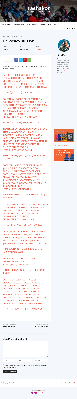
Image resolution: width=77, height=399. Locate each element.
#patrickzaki (27, 180)
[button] (74, 24)
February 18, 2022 (32, 309)
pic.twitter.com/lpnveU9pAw (20, 117)
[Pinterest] (25, 60)
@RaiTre (35, 240)
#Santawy (9, 180)
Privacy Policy (17, 383)
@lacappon (9, 183)
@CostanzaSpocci (29, 183)
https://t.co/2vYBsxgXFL (17, 264)
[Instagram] (70, 28)
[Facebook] (67, 28)
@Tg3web (8, 243)
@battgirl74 (13, 186)
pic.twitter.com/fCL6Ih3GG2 (30, 303)
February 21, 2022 (13, 197)
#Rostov (27, 168)
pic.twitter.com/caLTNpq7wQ (31, 87)
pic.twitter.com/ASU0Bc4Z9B (30, 243)
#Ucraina (8, 132)
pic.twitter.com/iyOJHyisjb (19, 219)
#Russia (42, 129)
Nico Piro (5, 49)
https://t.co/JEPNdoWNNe (17, 150)
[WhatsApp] (29, 60)
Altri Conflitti (10, 36)
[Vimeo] (75, 28)
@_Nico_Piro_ (10, 168)
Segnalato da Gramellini (39, 326)
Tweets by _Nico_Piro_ (60, 145)
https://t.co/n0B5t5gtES (17, 189)
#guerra (34, 144)
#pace (25, 144)
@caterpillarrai (12, 135)
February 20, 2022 (32, 224)
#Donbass (31, 129)
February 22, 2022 (32, 92)
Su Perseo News (9, 326)
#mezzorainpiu (21, 240)
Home (4, 36)
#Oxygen (33, 177)
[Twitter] (72, 28)
